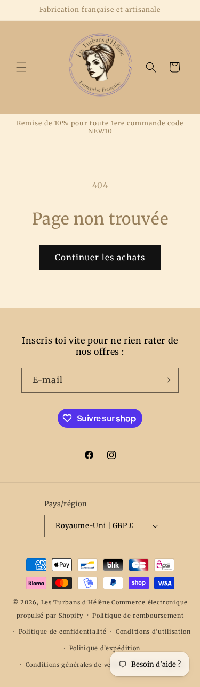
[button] (21, 67)
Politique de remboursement (137, 615)
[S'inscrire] (166, 380)
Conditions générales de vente (73, 664)
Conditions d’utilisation (153, 631)
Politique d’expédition (104, 648)
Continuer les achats (100, 257)
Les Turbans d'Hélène (75, 602)
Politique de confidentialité (63, 631)
